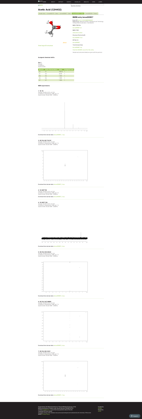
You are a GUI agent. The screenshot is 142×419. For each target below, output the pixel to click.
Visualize (77, 1)
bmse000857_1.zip (59, 134)
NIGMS (100, 408)
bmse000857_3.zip (59, 196)
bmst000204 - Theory (91, 13)
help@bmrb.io (47, 409)
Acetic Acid (42, 13)
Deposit (61, 1)
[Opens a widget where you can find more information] (134, 416)
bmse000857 (76, 42)
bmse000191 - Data (52, 13)
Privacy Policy (46, 414)
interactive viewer (78, 32)
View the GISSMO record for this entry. (83, 50)
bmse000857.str (77, 27)
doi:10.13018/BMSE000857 (85, 20)
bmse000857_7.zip (59, 395)
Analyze (86, 1)
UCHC (99, 411)
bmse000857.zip (77, 47)
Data (93, 1)
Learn (100, 1)
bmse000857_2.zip (59, 184)
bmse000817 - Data (65, 13)
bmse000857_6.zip (59, 345)
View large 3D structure (45, 45)
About (53, 1)
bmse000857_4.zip (59, 246)
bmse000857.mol (77, 37)
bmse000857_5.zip (59, 296)
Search (69, 1)
